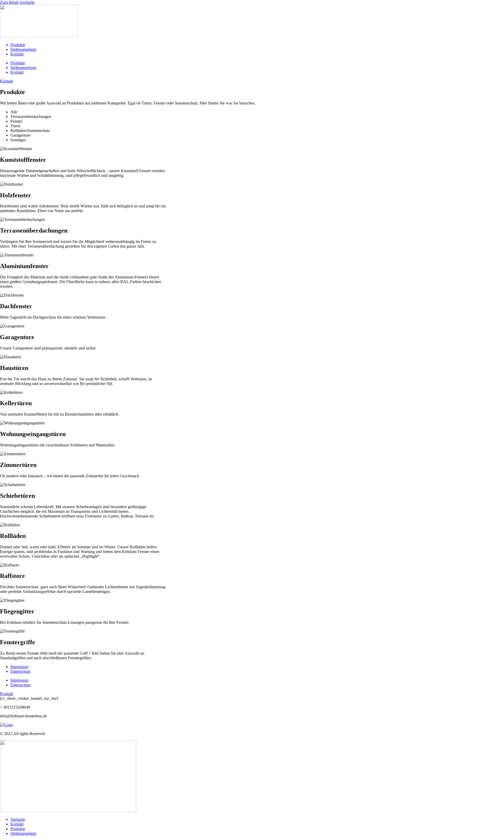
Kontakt (17, 54)
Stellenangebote (23, 49)
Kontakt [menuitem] (17, 824)
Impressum (19, 666)
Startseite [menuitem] (17, 819)
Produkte (17, 45)
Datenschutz (20, 671)
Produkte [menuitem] (17, 829)
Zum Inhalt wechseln (17, 2)
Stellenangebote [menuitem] (23, 833)
